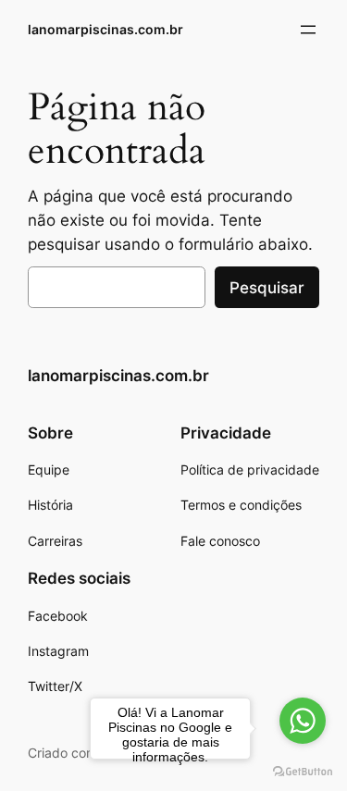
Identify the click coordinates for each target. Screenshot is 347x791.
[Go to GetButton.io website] (302, 772)
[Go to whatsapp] (302, 721)
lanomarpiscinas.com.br (105, 29)
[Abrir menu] (308, 30)
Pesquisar (266, 287)
